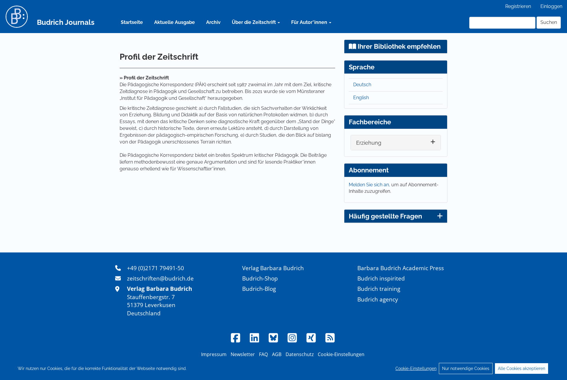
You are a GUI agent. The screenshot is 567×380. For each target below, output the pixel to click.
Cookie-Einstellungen (415, 368)
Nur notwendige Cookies (465, 368)
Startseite (132, 22)
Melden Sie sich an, (370, 184)
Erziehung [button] (368, 143)
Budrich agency (377, 299)
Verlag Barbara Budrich (273, 268)
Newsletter (243, 354)
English (361, 97)
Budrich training (378, 289)
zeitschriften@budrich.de (160, 278)
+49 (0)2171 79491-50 (155, 268)
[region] (283, 368)
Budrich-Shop (260, 278)
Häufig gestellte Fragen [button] (385, 216)
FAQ (263, 354)
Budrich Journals (65, 22)
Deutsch (362, 84)
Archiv (213, 22)
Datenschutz (300, 354)
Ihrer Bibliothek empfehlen (398, 46)
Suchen (548, 22)
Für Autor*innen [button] (309, 22)
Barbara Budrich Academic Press (400, 268)
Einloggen (551, 6)
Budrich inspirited (381, 278)
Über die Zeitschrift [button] (254, 22)
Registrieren (518, 6)
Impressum (214, 354)
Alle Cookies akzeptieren (521, 368)
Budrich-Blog (259, 289)
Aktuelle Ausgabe (174, 22)
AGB (276, 354)
